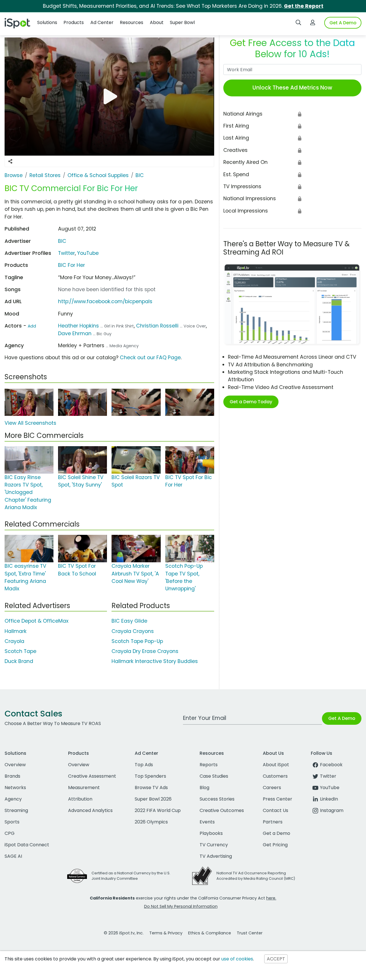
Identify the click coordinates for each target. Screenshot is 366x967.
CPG (10, 833)
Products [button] (73, 22)
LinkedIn (329, 799)
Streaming (16, 810)
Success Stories (217, 799)
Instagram (331, 810)
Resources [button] (131, 22)
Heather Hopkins (78, 325)
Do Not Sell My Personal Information (181, 906)
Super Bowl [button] (182, 22)
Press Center (277, 799)
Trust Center (249, 933)
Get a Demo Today (251, 401)
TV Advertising (216, 856)
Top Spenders (150, 776)
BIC (62, 241)
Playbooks (211, 833)
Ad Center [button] (102, 22)
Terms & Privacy (165, 933)
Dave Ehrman (75, 333)
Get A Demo (342, 22)
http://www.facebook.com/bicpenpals (105, 301)
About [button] (157, 22)
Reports (209, 764)
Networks (15, 787)
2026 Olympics (151, 822)
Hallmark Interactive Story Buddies (155, 661)
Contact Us (275, 810)
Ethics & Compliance (209, 933)
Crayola (14, 641)
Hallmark (16, 631)
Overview (15, 764)
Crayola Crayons (133, 631)
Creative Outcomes (222, 810)
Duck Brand (19, 661)
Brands (12, 776)
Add (32, 326)
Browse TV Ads (151, 787)
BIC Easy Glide (129, 620)
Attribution (80, 799)
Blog (204, 787)
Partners (273, 822)
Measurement (84, 787)
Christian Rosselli (157, 325)
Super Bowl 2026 (153, 799)
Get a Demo (276, 833)
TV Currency (214, 844)
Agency (13, 799)
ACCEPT (276, 959)
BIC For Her (71, 265)
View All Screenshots (30, 423)
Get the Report (303, 6)
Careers (272, 787)
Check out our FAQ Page (150, 357)
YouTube (88, 253)
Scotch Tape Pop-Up (137, 641)
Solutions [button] (47, 22)
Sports (12, 822)
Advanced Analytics (90, 810)
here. (271, 898)
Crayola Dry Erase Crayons (145, 651)
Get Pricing (275, 844)
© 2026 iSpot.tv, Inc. (124, 933)
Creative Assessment (92, 776)
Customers (275, 776)
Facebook (331, 764)
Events (207, 822)
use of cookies (237, 959)
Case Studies (214, 776)
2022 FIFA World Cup (158, 810)
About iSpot (276, 764)
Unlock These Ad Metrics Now (292, 88)
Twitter (66, 253)
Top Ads (144, 764)
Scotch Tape (20, 651)
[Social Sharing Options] (10, 161)
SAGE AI (13, 856)
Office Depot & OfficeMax (36, 620)
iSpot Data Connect (27, 844)
